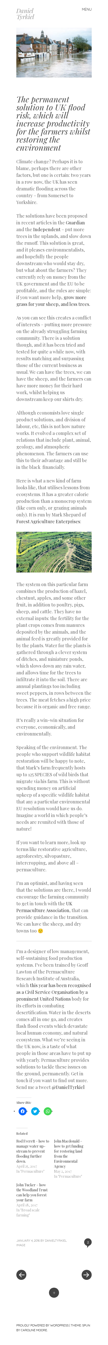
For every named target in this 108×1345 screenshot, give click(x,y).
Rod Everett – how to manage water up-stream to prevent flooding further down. (32, 1151)
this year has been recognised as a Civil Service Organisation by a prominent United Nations (53, 992)
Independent (47, 229)
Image (20, 1245)
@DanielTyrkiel (68, 1087)
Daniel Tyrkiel (25, 14)
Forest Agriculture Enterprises (48, 521)
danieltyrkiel (56, 1240)
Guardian (75, 223)
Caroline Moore (34, 1330)
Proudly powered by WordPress (42, 1325)
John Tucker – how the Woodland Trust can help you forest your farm (31, 1192)
